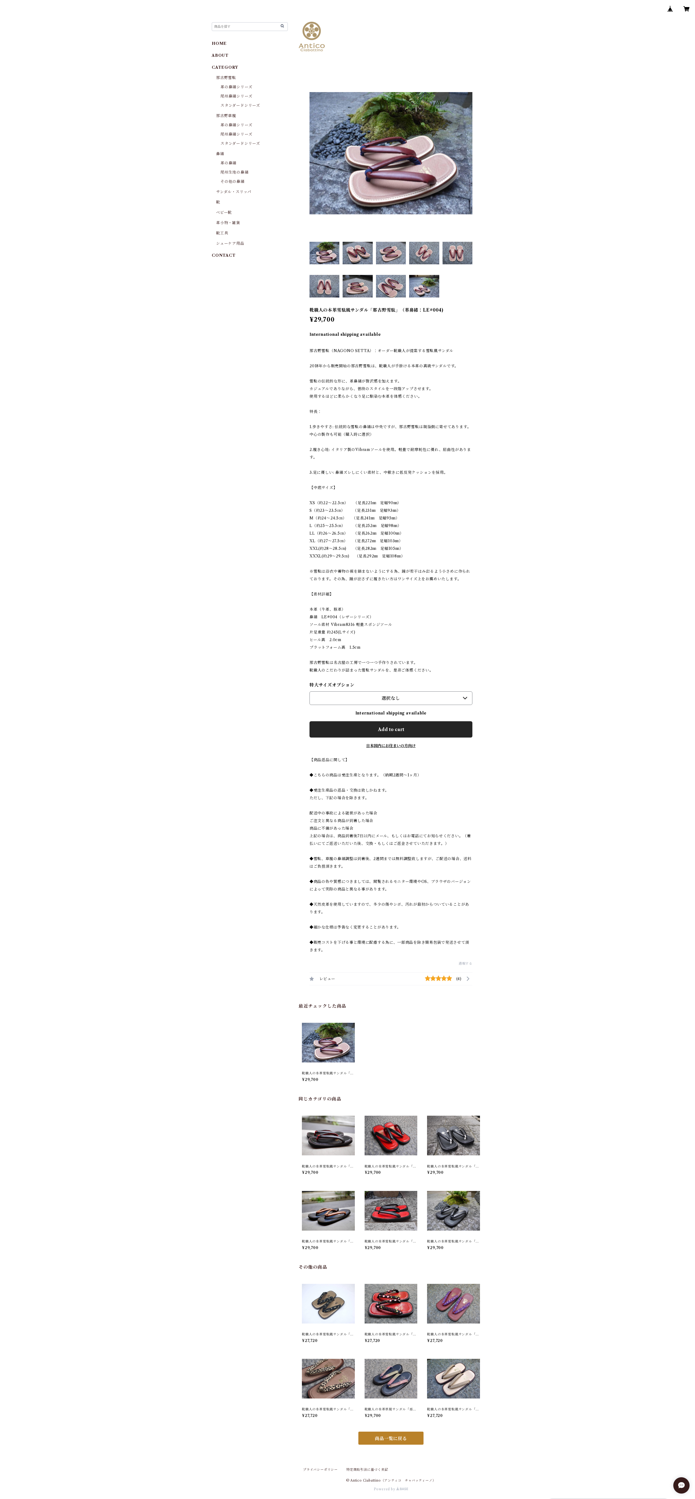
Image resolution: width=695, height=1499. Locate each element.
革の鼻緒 (228, 163)
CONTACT (224, 255)
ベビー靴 (224, 212)
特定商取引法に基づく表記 (367, 1469)
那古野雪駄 (226, 77)
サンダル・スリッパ (233, 191)
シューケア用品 (230, 243)
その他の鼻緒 (232, 181)
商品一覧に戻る (391, 1438)
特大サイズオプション (332, 685)
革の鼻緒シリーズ (236, 86)
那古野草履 (226, 115)
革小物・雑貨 (228, 222)
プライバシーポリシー (320, 1469)
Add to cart (391, 729)
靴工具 (222, 233)
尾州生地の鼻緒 (234, 172)
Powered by (385, 1489)
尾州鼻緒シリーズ (236, 96)
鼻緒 (220, 153)
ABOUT (220, 55)
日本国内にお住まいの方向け (391, 745)
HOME (219, 43)
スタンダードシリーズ (240, 105)
